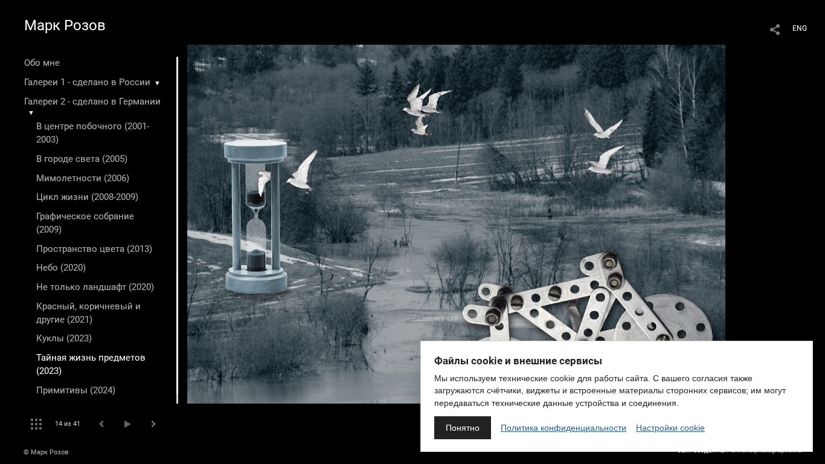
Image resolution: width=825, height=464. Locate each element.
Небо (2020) (61, 267)
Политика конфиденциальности (563, 428)
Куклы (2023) (64, 338)
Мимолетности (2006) (82, 178)
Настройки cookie (670, 428)
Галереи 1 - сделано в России (87, 82)
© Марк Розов (46, 452)
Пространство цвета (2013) (94, 248)
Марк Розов (65, 25)
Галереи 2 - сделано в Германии (92, 101)
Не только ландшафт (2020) (95, 287)
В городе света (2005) (81, 158)
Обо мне (42, 62)
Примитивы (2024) (75, 390)
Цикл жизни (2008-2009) (87, 197)
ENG (799, 28)
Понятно (463, 428)
